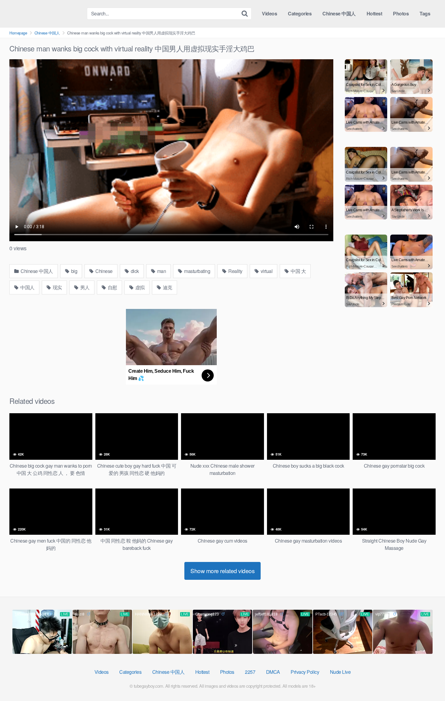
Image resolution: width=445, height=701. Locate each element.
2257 (250, 671)
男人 (84, 287)
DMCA (273, 671)
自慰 (112, 287)
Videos (269, 13)
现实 (56, 287)
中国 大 (298, 271)
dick (134, 271)
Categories (300, 13)
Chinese (103, 271)
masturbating (196, 271)
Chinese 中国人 (339, 13)
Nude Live (340, 671)
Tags (425, 13)
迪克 (167, 287)
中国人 (27, 287)
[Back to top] (428, 681)
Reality (234, 271)
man (161, 271)
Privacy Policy (305, 671)
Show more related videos (222, 570)
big (73, 271)
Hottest (374, 13)
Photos (401, 13)
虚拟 (139, 287)
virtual (265, 271)
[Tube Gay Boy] (45, 13)
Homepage (18, 33)
